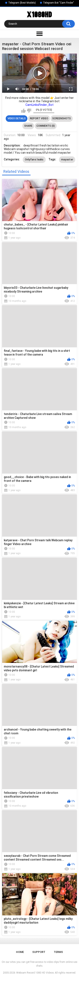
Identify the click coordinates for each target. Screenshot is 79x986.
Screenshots (61, 118)
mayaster (67, 159)
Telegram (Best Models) (22, 2)
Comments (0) (45, 125)
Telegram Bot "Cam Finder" (58, 2)
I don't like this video (29, 111)
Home (20, 952)
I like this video (23, 111)
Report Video (39, 118)
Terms (58, 952)
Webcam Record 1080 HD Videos (35, 972)
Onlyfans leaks (34, 159)
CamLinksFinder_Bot (39, 104)
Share (28, 125)
